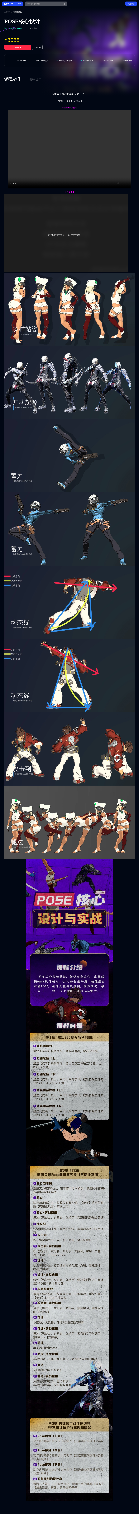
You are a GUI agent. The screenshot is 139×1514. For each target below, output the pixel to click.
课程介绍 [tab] (12, 78)
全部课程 (7, 12)
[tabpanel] (69, 796)
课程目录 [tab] (35, 79)
